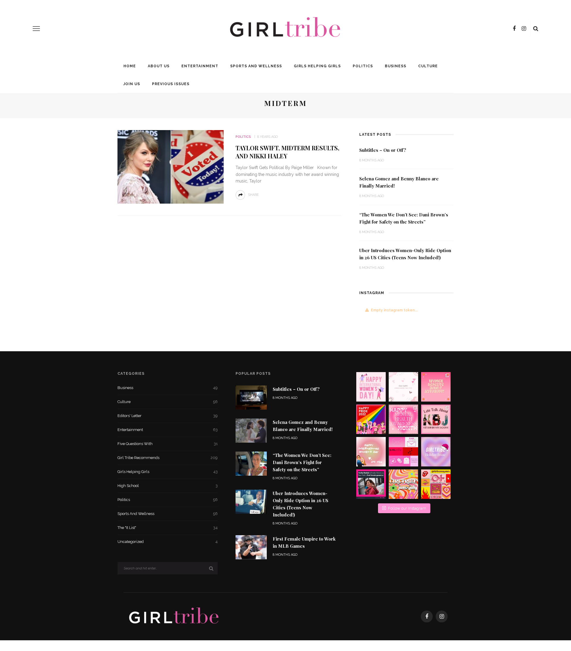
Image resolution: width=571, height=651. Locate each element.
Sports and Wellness (256, 66)
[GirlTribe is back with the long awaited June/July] (403, 484)
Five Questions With (167, 443)
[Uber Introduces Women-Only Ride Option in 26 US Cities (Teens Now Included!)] (251, 501)
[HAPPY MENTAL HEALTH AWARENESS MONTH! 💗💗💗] (403, 419)
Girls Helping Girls (317, 66)
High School (167, 485)
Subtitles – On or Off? (382, 150)
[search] (535, 28)
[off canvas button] (36, 28)
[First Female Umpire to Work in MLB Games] (251, 547)
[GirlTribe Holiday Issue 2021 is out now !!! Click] (436, 451)
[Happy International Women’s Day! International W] (371, 451)
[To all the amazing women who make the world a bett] (371, 387)
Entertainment (199, 66)
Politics (363, 66)
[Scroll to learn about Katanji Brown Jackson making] (436, 419)
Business (395, 66)
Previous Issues (170, 84)
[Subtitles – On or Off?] (251, 397)
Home (129, 66)
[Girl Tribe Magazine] (174, 616)
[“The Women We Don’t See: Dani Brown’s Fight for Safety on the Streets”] (251, 463)
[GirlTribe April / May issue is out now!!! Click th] (436, 484)
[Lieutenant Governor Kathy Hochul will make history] (371, 484)
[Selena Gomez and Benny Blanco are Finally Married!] (251, 430)
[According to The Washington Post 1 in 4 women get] (436, 387)
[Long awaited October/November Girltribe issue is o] (403, 387)
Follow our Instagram (407, 508)
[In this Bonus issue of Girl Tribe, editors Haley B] (403, 451)
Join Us (131, 84)
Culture (428, 66)
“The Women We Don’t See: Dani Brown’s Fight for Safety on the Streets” (302, 462)
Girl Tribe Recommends (167, 457)
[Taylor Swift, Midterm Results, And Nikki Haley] (170, 166)
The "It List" (167, 527)
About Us (159, 66)
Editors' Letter (167, 415)
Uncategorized (167, 541)
